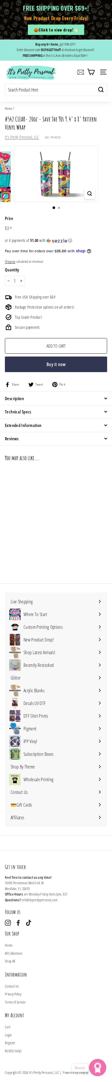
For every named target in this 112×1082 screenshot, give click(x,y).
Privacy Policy (13, 994)
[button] (56, 240)
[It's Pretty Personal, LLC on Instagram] (8, 923)
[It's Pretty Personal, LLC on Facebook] (18, 923)
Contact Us (12, 986)
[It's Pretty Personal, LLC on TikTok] (29, 923)
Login (8, 1035)
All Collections (13, 953)
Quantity (12, 270)
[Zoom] (89, 193)
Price (9, 218)
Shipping (10, 261)
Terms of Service (15, 1002)
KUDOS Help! (13, 1050)
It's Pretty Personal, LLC (22, 137)
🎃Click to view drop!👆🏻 (56, 30)
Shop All (10, 961)
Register (10, 1042)
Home (8, 108)
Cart (7, 1026)
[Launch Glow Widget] (97, 1067)
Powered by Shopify (75, 1072)
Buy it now (56, 364)
